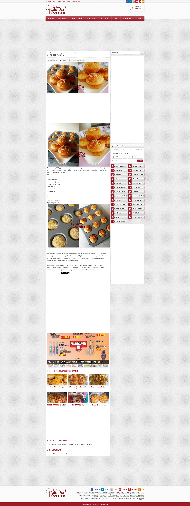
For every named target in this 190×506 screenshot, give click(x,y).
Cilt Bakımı (119, 170)
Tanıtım (59, 1)
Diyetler (118, 174)
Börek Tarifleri (137, 166)
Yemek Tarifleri (77, 18)
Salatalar (119, 213)
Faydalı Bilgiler (127, 18)
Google (115, 489)
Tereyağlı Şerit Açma (99, 405)
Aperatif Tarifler (121, 166)
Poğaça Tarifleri (64, 53)
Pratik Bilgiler (120, 209)
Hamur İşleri (91, 18)
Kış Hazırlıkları (120, 191)
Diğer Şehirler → (139, 8)
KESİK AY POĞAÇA (78, 405)
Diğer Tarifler (104, 18)
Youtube (124, 489)
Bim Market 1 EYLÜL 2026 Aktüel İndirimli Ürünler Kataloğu (73, 362)
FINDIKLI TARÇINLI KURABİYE (56, 405)
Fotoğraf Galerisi (138, 174)
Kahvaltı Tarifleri (121, 187)
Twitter (106, 489)
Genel (117, 179)
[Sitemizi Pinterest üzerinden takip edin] (140, 1)
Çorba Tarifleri (137, 170)
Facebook (97, 489)
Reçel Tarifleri (137, 209)
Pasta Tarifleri (137, 217)
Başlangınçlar (62, 18)
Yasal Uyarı (66, 1)
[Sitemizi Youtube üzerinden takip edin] (136, 1)
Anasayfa (49, 53)
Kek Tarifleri (137, 187)
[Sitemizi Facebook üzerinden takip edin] (127, 1)
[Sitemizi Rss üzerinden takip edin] (143, 1)
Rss (143, 489)
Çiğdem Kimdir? (50, 1)
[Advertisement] (95, 35)
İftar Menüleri (137, 183)
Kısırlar (135, 191)
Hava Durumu (76, 1)
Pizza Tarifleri (120, 204)
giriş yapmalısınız (65, 454)
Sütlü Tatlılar (137, 213)
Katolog (139, 18)
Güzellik (135, 179)
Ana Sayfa (50, 18)
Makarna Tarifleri (138, 196)
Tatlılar (115, 18)
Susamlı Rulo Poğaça (57, 387)
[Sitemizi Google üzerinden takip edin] (133, 1)
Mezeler (118, 200)
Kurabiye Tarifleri (121, 196)
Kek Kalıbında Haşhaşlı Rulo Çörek (78, 388)
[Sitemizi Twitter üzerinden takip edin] (130, 1)
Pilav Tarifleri (137, 200)
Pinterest (134, 489)
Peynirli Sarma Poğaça (98, 387)
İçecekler (119, 183)
